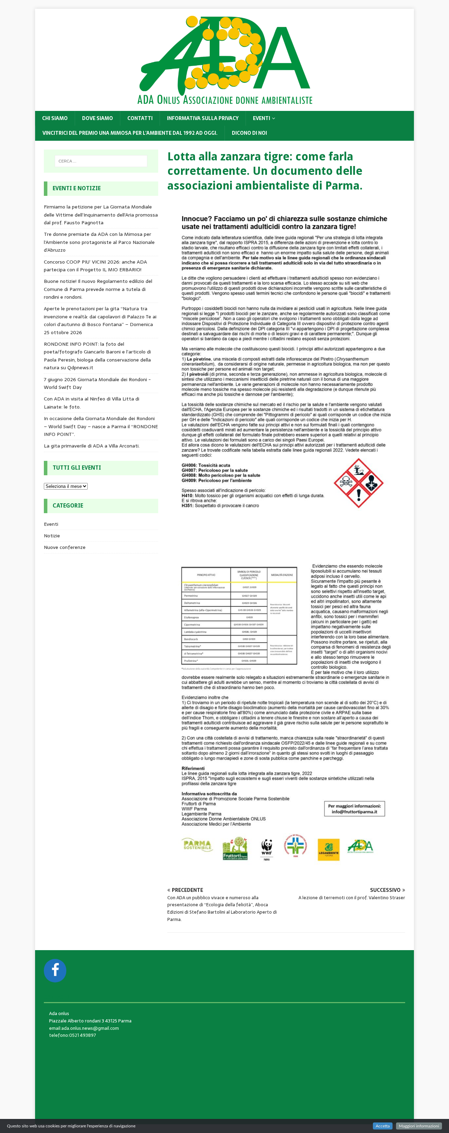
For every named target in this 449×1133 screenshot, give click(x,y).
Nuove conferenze (65, 547)
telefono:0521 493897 (72, 1035)
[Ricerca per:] (101, 161)
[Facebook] (55, 970)
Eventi (261, 118)
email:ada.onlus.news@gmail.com (84, 1028)
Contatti (140, 118)
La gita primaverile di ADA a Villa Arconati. (92, 446)
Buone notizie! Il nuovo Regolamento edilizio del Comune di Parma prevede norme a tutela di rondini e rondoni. (98, 289)
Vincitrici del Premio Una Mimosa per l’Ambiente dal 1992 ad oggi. (129, 133)
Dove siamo (97, 118)
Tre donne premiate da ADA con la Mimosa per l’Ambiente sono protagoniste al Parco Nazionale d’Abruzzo (99, 242)
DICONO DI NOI (249, 133)
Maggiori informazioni (419, 1126)
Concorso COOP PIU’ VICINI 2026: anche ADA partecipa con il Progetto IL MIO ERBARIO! (95, 265)
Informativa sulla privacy (203, 118)
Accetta (383, 1126)
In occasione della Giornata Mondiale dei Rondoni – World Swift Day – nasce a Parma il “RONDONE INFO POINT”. (101, 426)
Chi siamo (55, 118)
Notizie (52, 535)
